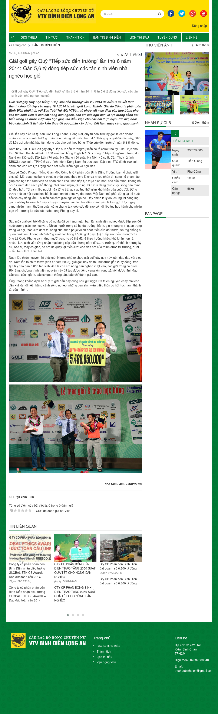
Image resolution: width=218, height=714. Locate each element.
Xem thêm (201, 45)
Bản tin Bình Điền (108, 646)
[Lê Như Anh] (158, 149)
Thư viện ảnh (158, 45)
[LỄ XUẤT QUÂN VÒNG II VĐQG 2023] (194, 104)
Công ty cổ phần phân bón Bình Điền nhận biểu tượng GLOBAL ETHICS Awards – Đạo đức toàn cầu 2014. (27, 570)
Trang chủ (19, 45)
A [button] (118, 54)
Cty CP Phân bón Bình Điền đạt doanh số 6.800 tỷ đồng (118, 566)
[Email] (140, 54)
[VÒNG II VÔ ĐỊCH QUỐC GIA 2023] (159, 104)
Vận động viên (106, 662)
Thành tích (104, 651)
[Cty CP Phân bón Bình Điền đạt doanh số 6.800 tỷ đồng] (121, 548)
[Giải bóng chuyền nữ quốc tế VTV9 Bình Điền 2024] (177, 73)
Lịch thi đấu (104, 657)
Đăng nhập (199, 25)
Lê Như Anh (183, 141)
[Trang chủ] (12, 37)
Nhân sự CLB (158, 122)
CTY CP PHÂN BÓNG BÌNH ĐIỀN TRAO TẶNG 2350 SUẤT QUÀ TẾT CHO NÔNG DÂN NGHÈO (75, 570)
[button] (135, 54)
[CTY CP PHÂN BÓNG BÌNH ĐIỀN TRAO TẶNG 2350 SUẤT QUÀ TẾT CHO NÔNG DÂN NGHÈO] (75, 548)
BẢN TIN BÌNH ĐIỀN (46, 45)
